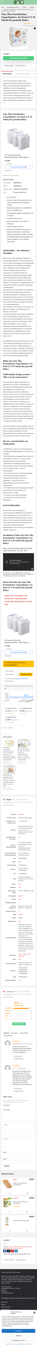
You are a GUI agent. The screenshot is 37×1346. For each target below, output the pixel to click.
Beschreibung (7, 74)
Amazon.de (14, 720)
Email (5, 1159)
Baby (31, 1246)
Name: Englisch (22, 954)
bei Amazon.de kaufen (18, 58)
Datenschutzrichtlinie (21, 678)
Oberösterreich (5, 1309)
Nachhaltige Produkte (13, 7)
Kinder (24, 7)
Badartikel (21, 814)
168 (19, 980)
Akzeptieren (18, 1331)
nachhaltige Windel (7, 1248)
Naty (19, 884)
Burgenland (4, 1302)
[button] (34, 1313)
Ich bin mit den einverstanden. (16, 680)
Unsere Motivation (6, 1286)
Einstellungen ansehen (18, 1340)
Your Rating (6, 1105)
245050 (20, 896)
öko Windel (15, 1248)
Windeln (32, 7)
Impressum (28, 1344)
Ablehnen (18, 1335)
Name (5, 1152)
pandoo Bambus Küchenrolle (21, 1220)
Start (2, 7)
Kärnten (3, 1304)
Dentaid (5, 1243)
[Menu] (2, 2)
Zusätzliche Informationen (23, 74)
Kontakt (3, 1290)
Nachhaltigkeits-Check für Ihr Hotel (10, 1288)
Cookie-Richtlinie (10, 1344)
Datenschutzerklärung (20, 1344)
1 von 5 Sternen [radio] (11, 1104)
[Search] (34, 2)
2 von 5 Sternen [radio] (12, 1104)
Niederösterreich (5, 1307)
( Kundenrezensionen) (29, 25)
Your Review (7, 1110)
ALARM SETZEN (26, 674)
